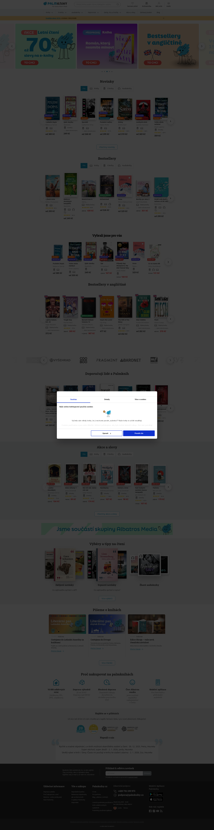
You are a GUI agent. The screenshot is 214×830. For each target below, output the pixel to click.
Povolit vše (139, 433)
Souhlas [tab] (73, 399)
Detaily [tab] (107, 399)
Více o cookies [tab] (140, 399)
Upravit (105, 433)
